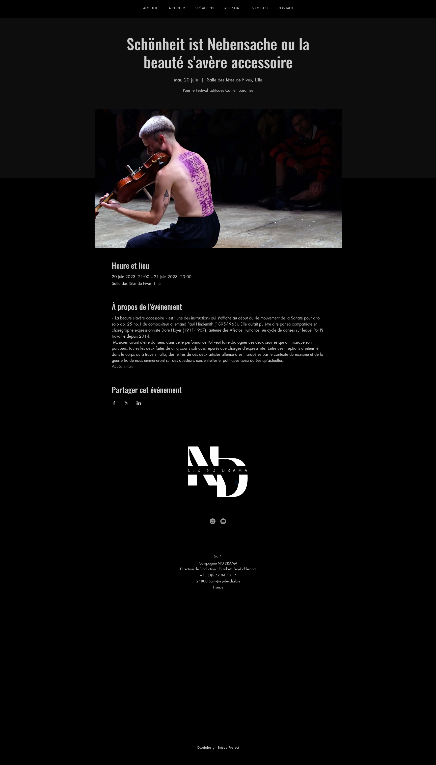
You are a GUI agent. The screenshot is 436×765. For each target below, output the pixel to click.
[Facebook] (174, 483)
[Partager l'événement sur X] (126, 403)
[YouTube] (223, 521)
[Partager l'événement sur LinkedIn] (139, 403)
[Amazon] (262, 483)
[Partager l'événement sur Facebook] (114, 403)
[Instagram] (212, 521)
